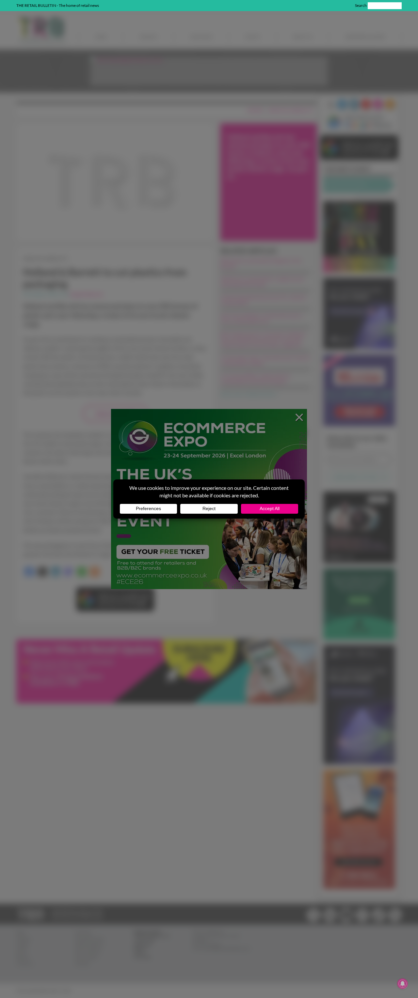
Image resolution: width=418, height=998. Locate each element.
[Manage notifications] (402, 983)
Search (361, 5)
